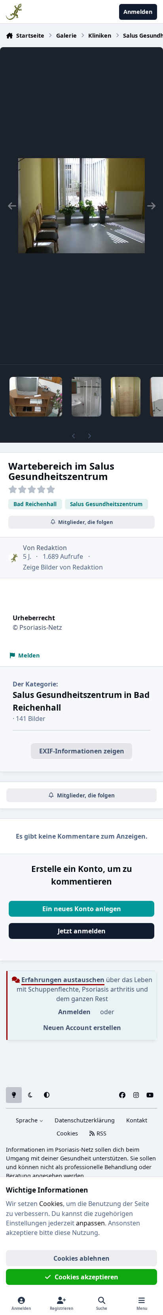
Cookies (67, 1133)
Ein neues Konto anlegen (81, 908)
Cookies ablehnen (81, 1258)
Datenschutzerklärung (85, 1120)
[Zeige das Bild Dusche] (86, 397)
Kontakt (136, 1120)
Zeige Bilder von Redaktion (63, 567)
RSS (100, 1133)
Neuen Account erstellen (82, 1027)
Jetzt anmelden (82, 931)
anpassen (90, 1223)
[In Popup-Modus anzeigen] (81, 205)
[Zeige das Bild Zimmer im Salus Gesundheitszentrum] (35, 397)
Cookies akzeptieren (86, 1277)
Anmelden (74, 1011)
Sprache (27, 1120)
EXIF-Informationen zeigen (81, 751)
